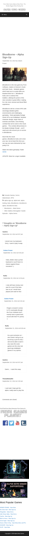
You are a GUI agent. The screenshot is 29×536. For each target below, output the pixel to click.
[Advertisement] (14, 33)
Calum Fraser (8, 250)
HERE (4, 152)
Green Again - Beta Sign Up (7, 520)
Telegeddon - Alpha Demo (6, 512)
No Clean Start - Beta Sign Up (8, 509)
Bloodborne (15, 203)
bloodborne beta (12, 205)
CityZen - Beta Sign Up (6, 516)
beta (8, 203)
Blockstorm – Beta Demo (12, 208)
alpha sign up (8, 200)
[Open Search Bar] (26, 14)
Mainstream (6, 198)
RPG (12, 198)
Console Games (9, 195)
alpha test (17, 200)
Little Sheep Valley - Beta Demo (8, 514)
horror (17, 195)
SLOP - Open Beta (5, 527)
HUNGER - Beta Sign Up (6, 525)
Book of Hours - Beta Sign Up (8, 518)
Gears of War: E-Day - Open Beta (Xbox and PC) (13, 523)
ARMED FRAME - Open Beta (8, 507)
